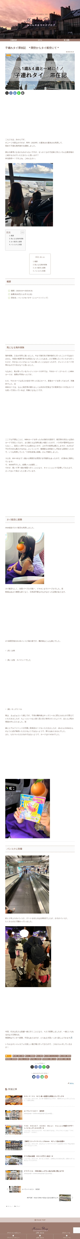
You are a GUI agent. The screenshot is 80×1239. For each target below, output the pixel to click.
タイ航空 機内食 (66, 1056)
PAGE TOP (40, 1220)
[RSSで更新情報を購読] (46, 1077)
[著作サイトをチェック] (34, 1077)
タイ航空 (40, 1056)
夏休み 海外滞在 (12, 1059)
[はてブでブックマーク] (15, 93)
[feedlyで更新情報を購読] (42, 1077)
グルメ (9, 1056)
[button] (22, 93)
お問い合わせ (40, 1233)
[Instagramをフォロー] (38, 1077)
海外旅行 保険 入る (50, 1059)
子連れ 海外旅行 (36, 1059)
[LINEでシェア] (18, 93)
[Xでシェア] (7, 93)
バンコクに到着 (16, 244)
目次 (37, 257)
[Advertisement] (40, 118)
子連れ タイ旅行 (24, 1059)
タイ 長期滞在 (31, 1056)
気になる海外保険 (17, 238)
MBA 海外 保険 (19, 1056)
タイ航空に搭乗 (16, 241)
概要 (12, 235)
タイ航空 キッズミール (51, 1056)
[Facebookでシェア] (11, 93)
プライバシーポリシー (14, 1233)
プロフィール (66, 1233)
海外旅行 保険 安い (64, 1059)
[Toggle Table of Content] (21, 232)
